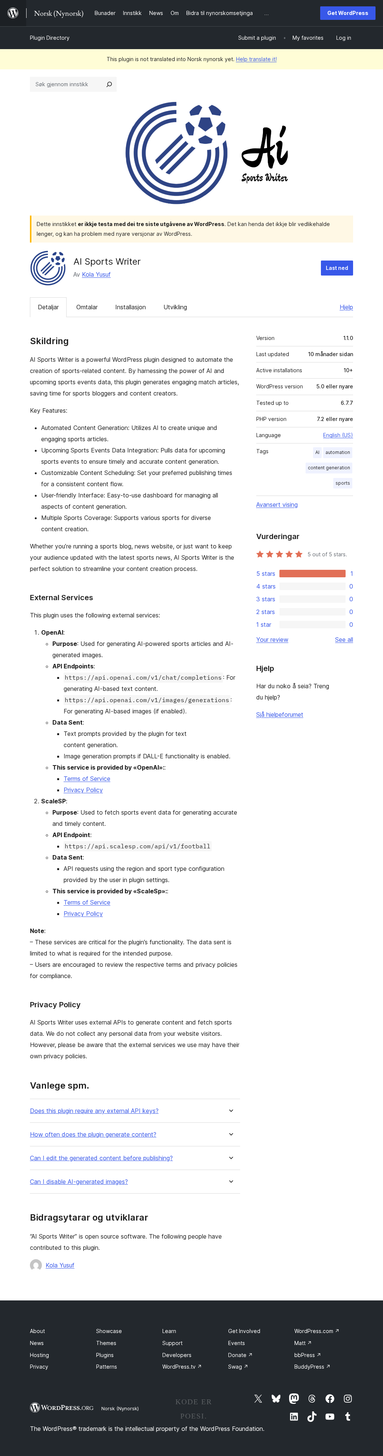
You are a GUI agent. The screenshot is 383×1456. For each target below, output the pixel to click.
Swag (238, 1366)
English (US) (338, 435)
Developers (177, 1355)
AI (317, 452)
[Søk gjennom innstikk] (109, 84)
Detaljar (48, 307)
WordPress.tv (182, 1366)
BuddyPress (312, 1366)
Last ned (337, 268)
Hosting (39, 1355)
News (37, 1343)
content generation (329, 467)
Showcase (109, 1331)
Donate (240, 1355)
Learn (169, 1331)
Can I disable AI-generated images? (79, 1181)
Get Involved (244, 1331)
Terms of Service (87, 778)
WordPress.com (317, 1331)
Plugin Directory (50, 37)
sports (342, 483)
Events (236, 1343)
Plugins (105, 1355)
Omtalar (87, 307)
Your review (272, 639)
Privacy (39, 1366)
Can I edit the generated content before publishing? (101, 1158)
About (37, 1331)
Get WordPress (347, 13)
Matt (303, 1343)
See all (344, 639)
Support (172, 1343)
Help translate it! (256, 59)
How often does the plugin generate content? (93, 1134)
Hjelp (346, 307)
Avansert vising (277, 504)
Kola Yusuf (96, 274)
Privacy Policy (83, 790)
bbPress (307, 1355)
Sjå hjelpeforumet (279, 714)
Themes (106, 1343)
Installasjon (130, 307)
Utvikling (175, 307)
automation (337, 452)
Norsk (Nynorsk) (120, 1408)
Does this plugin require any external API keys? (94, 1110)
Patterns (106, 1366)
